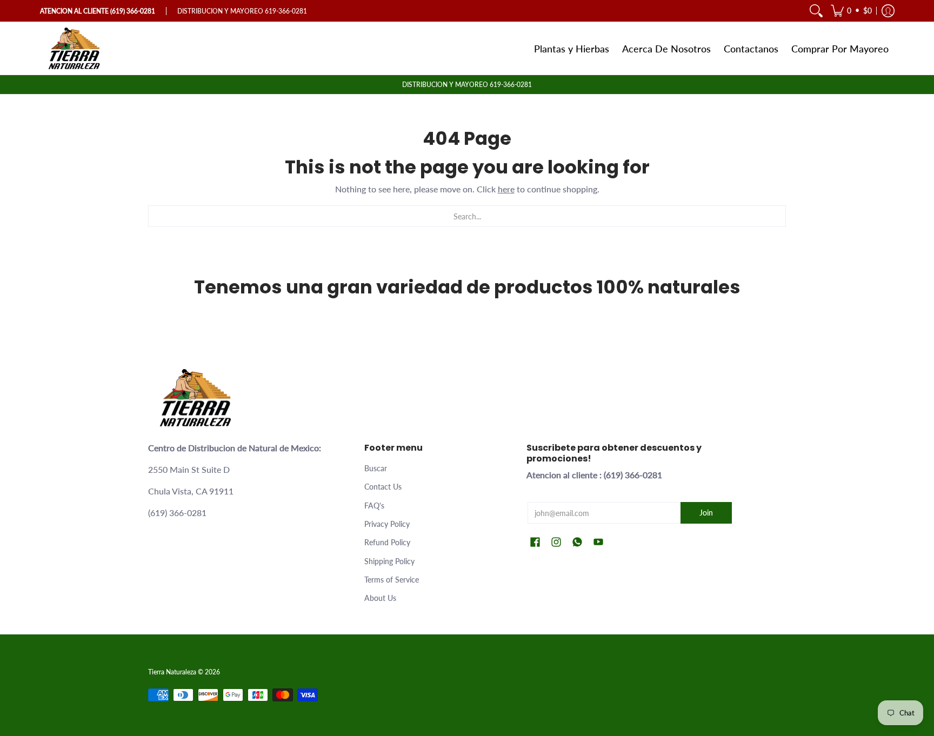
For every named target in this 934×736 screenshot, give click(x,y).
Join (706, 512)
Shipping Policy (389, 561)
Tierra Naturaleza (172, 672)
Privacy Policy (387, 523)
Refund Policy (387, 542)
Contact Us (383, 486)
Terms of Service (391, 579)
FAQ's (374, 505)
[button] (851, 11)
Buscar (375, 468)
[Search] (816, 11)
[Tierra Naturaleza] (75, 48)
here (506, 189)
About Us (380, 598)
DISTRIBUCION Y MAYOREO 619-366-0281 (467, 85)
